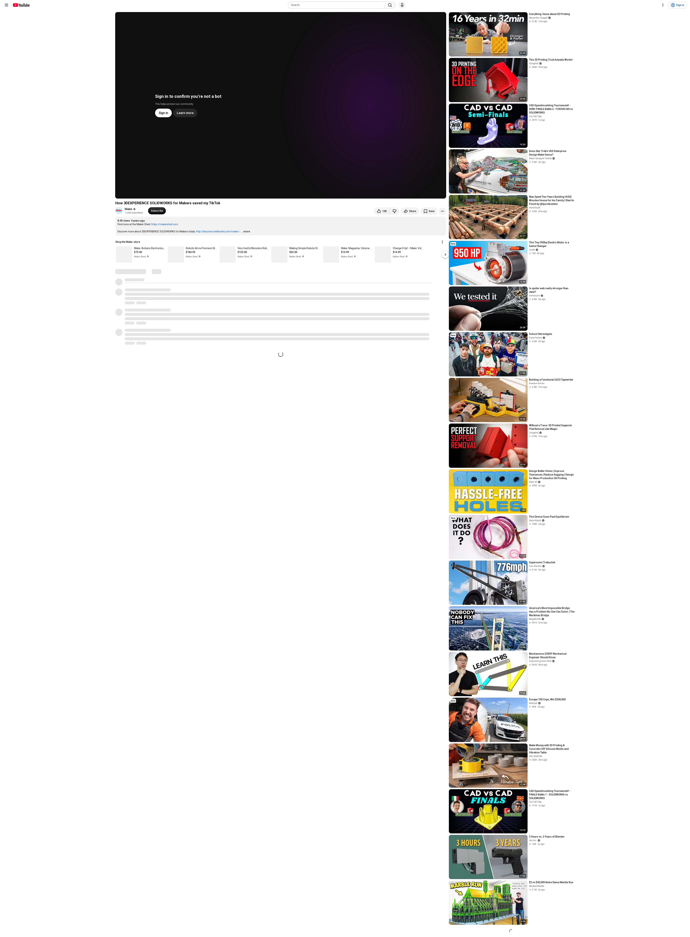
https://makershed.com (164, 224)
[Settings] (663, 5)
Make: (129, 209)
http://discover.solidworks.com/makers (218, 231)
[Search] (390, 5)
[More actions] (442, 211)
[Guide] (6, 5)
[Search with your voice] (402, 5)
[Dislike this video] (394, 211)
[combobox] (337, 5)
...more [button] (245, 231)
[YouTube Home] (21, 5)
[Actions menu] (442, 241)
